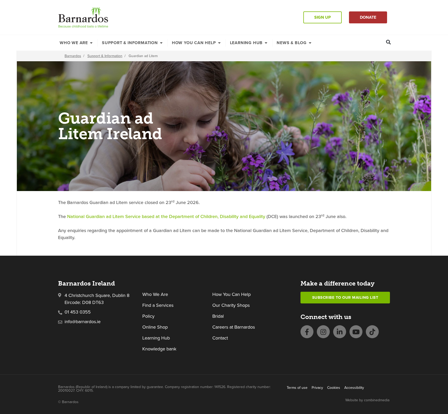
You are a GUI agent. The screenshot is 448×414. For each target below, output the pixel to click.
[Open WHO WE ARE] (91, 43)
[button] (388, 42)
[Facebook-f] (306, 331)
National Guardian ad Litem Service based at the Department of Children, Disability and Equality (165, 216)
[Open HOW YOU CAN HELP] (219, 43)
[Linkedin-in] (339, 331)
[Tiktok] (372, 331)
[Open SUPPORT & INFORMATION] (161, 43)
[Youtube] (355, 331)
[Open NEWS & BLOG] (310, 43)
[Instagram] (323, 331)
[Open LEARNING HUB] (266, 43)
